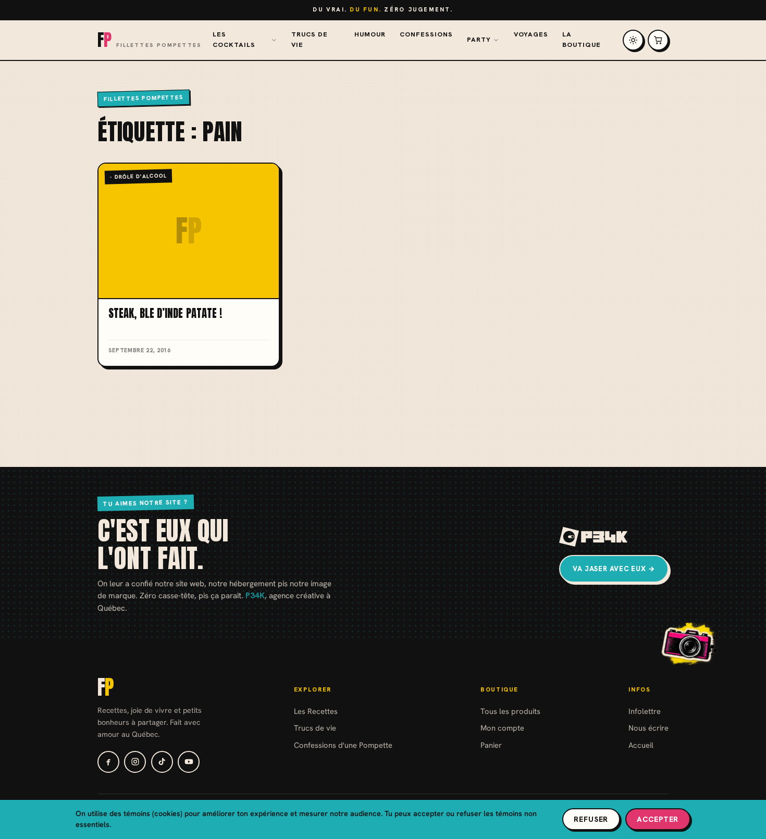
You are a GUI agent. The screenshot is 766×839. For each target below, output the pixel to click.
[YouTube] (189, 762)
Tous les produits (510, 711)
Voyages (531, 34)
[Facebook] (108, 762)
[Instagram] (135, 762)
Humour (370, 34)
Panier (491, 745)
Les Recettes (316, 711)
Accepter (657, 819)
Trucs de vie (309, 39)
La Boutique (581, 39)
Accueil (640, 745)
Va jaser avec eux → (614, 568)
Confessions (426, 34)
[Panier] (658, 40)
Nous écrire (648, 728)
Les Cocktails (234, 39)
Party (479, 39)
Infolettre (644, 711)
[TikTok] (162, 762)
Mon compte (502, 728)
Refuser (591, 819)
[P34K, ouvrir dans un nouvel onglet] (593, 537)
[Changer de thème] (633, 40)
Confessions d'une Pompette (343, 745)
